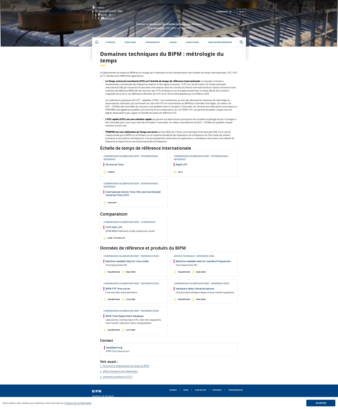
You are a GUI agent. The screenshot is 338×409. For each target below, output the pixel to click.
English (241, 11)
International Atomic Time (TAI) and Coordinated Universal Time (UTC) (133, 193)
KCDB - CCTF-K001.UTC (116, 238)
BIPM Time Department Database (124, 316)
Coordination (152, 42)
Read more (130, 272)
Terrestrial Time (114, 164)
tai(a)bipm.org (113, 272)
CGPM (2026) (130, 42)
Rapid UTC (181, 164)
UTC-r (180, 172)
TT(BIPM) (111, 172)
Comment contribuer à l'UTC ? (118, 376)
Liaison (173, 42)
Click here (130, 299)
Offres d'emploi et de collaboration (120, 371)
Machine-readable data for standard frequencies (203, 261)
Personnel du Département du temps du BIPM (126, 365)
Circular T (112, 203)
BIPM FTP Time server (117, 288)
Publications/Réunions (220, 42)
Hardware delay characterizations (195, 288)
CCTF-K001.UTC (114, 227)
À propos (110, 42)
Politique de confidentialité (77, 403)
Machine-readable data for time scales (127, 261)
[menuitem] (173, 390)
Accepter (321, 403)
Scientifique (192, 42)
